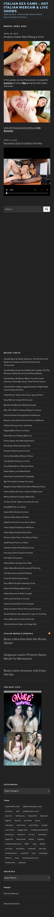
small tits (24, 853)
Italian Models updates (18, 634)
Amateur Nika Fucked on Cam (17, 451)
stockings (43, 853)
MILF (27, 844)
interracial (20, 839)
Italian (31, 839)
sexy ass (42, 848)
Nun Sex (17, 903)
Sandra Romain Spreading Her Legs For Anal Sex (25, 614)
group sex (9, 834)
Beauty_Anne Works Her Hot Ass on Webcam (24, 420)
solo (34, 853)
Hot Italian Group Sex (13, 558)
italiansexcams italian (9, 903)
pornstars (20, 848)
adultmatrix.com (12, 806)
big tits (8, 820)
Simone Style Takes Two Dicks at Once (21, 537)
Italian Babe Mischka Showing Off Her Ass (22, 568)
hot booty (42, 834)
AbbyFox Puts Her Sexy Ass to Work (19, 522)
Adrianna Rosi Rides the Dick (16, 517)
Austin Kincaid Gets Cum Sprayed (19, 604)
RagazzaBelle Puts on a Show (16, 430)
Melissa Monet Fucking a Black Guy (19, 497)
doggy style (22, 830)
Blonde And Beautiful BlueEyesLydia (20, 405)
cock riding (33, 825)
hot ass (32, 834)
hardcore (21, 834)
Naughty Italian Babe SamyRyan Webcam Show (24, 487)
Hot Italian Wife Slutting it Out (17, 446)
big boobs (32, 816)
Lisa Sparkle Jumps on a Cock (17, 461)
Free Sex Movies (11, 893)
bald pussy (20, 816)
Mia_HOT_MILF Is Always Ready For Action (22, 410)
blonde (18, 820)
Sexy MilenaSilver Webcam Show (18, 466)
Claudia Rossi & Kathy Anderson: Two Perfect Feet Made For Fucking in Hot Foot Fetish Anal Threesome (26, 362)
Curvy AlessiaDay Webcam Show (18, 456)
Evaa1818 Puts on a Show (15, 507)
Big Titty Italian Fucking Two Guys (18, 481)
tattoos (8, 858)
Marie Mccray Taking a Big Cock (18, 436)
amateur (9, 811)
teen (17, 858)
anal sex (8, 816)
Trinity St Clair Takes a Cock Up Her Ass (21, 502)
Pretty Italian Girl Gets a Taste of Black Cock (23, 492)
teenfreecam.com (30, 858)
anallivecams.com (31, 811)
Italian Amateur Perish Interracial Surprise (22, 609)
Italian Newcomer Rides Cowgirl (18, 593)
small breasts (11, 853)
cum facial (9, 830)
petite (42, 844)
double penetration (39, 830)
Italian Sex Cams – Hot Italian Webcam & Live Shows (26, 7)
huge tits (9, 839)
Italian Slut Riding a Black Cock (17, 588)
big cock (43, 816)
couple (45, 825)
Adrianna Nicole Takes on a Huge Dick (20, 624)
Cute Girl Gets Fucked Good (16, 578)
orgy (35, 844)
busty (37, 820)
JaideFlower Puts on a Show (16, 542)
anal (18, 811)
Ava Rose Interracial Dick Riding (18, 573)
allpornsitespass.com (32, 806)
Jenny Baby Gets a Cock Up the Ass (19, 619)
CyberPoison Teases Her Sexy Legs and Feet (23, 395)
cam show (20, 825)
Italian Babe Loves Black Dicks (17, 471)
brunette (28, 820)
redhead (31, 848)
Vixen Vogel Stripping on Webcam (19, 527)
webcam (22, 862)
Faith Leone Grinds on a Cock (16, 599)
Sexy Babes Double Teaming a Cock (19, 583)
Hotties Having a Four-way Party (18, 425)
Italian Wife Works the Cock (16, 512)
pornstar (9, 848)
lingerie (40, 839)
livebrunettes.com (13, 844)
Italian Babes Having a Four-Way (18, 563)
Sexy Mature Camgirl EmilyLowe (18, 400)
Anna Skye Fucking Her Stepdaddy (19, 476)
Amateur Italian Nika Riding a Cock (24, 36)
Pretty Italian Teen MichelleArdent (19, 441)
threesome (10, 862)
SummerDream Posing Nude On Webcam (22, 415)
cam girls (9, 825)
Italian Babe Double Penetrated (17, 532)
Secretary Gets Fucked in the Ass (23, 143)
